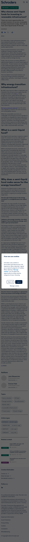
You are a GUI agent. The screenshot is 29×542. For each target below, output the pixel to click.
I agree (19, 282)
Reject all (10, 282)
